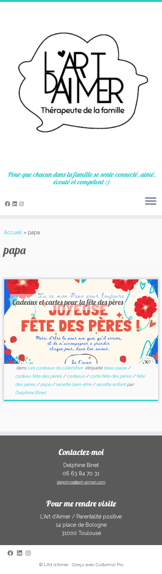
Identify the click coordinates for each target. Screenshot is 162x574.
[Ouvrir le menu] (150, 201)
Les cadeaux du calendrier (56, 368)
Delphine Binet (30, 392)
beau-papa (116, 368)
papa (46, 384)
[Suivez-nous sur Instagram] (22, 204)
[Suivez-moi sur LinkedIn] (15, 204)
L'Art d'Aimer (56, 564)
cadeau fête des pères (39, 376)
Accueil (13, 232)
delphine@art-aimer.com (81, 482)
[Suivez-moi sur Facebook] (8, 204)
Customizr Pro (109, 564)
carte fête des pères (111, 376)
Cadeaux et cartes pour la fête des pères (67, 302)
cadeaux (76, 376)
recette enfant (111, 384)
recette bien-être (74, 384)
